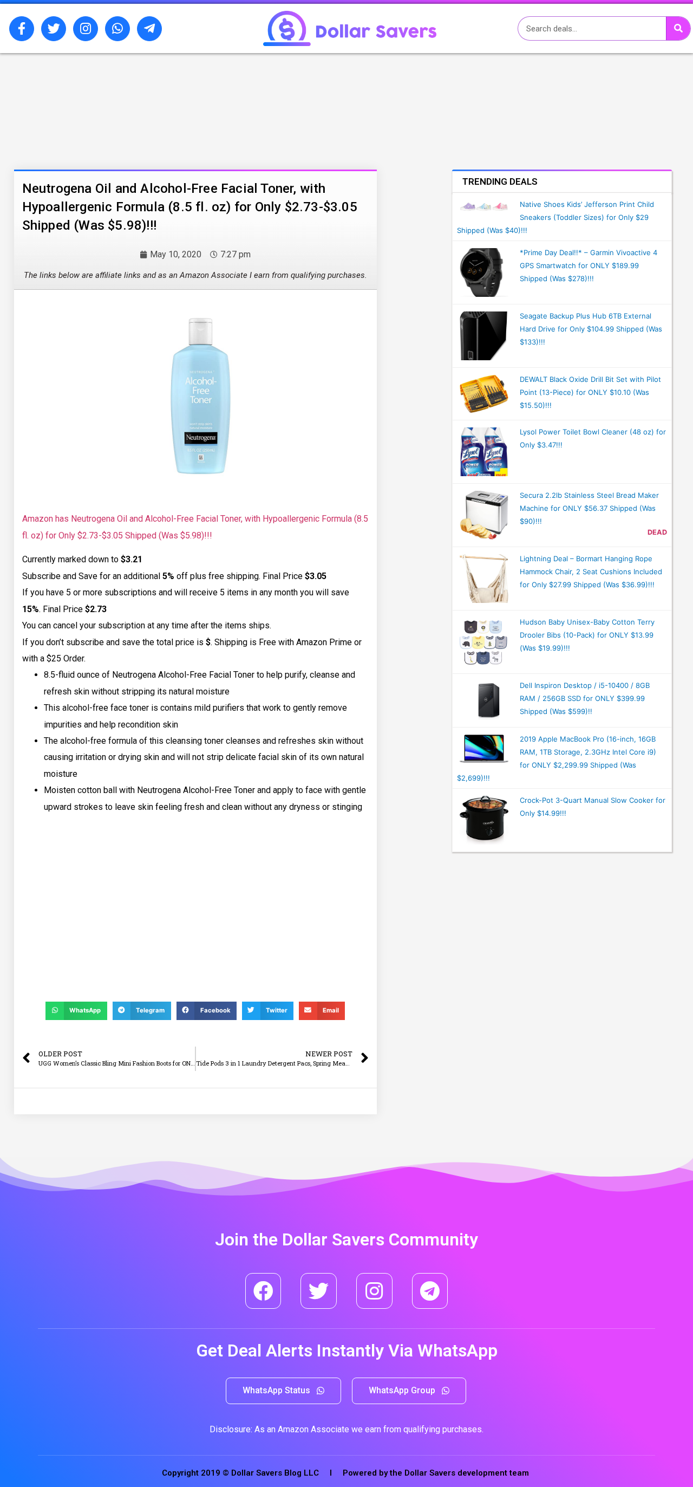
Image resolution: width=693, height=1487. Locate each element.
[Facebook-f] (21, 28)
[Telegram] (430, 1291)
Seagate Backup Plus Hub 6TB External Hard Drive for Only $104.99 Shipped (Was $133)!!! (591, 328)
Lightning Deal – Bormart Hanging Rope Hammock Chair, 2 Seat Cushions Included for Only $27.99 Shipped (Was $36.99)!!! (591, 571)
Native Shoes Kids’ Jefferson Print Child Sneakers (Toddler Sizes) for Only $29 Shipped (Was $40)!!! (555, 217)
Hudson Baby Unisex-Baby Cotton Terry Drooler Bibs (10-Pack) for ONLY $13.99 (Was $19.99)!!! (587, 635)
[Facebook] (263, 1291)
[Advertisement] (138, 110)
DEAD (657, 532)
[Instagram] (85, 28)
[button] (283, 1391)
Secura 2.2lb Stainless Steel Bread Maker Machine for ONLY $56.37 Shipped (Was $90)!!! (589, 508)
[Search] (678, 28)
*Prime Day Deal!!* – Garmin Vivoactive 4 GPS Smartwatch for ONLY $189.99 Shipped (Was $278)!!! (588, 265)
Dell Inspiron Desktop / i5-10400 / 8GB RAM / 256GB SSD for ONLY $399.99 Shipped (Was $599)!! (585, 698)
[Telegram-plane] (149, 28)
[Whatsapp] (117, 28)
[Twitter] (53, 28)
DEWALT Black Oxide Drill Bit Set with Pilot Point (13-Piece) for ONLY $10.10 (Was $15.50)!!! (590, 392)
